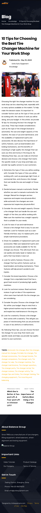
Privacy (29, 503)
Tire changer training (28, 374)
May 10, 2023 (26, 60)
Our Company (9, 466)
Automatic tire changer (16, 350)
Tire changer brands (25, 356)
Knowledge (13, 21)
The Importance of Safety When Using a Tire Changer (27, 397)
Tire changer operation (27, 365)
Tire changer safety (22, 371)
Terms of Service (29, 466)
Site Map (24, 506)
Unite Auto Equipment (20, 64)
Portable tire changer (25, 353)
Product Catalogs (30, 462)
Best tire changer (32, 350)
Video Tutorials (9, 462)
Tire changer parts (9, 368)
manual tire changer (9, 353)
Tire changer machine (23, 362)
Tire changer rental (23, 368)
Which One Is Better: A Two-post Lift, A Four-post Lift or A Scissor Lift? (13, 398)
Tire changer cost (24, 359)
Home (4, 21)
